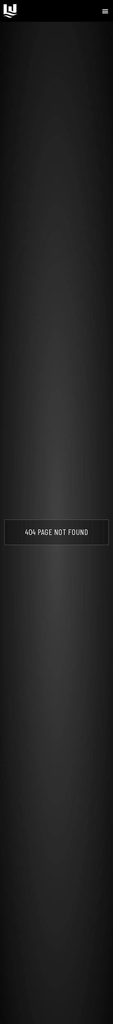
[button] (105, 11)
